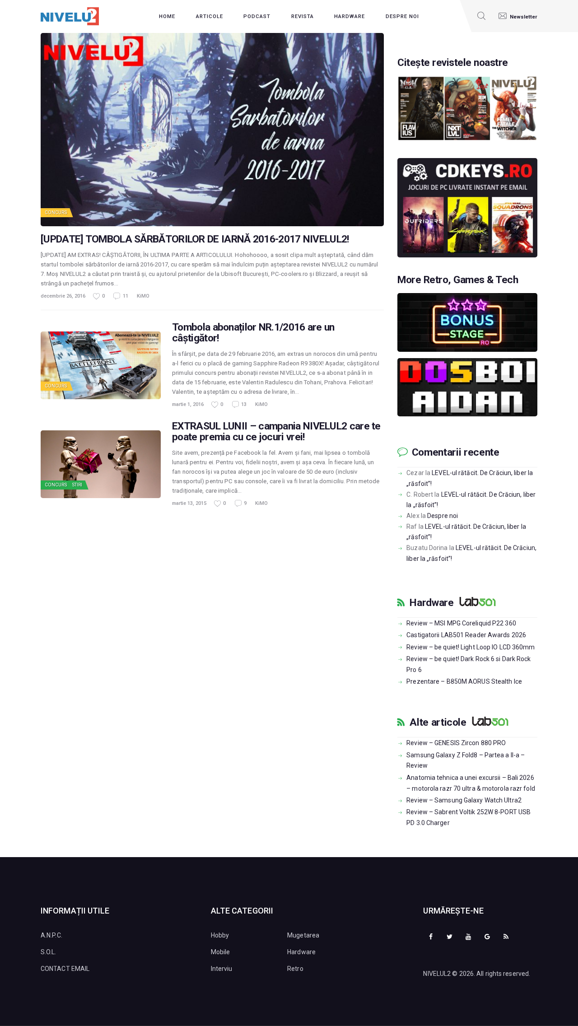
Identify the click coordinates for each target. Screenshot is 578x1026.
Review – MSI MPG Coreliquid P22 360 (461, 623)
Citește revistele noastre (452, 62)
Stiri (77, 484)
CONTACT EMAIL (65, 968)
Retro (295, 968)
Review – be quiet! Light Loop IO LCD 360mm (470, 647)
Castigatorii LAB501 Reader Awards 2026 (466, 635)
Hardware (431, 603)
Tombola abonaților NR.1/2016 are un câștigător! (253, 333)
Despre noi (442, 515)
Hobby (220, 935)
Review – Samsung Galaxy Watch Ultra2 (464, 800)
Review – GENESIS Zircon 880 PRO (456, 742)
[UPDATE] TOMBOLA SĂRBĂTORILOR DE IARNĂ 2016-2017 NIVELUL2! (195, 239)
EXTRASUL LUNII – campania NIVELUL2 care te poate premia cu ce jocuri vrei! (276, 432)
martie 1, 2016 (188, 404)
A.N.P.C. (51, 935)
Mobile (220, 952)
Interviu (222, 968)
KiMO (143, 296)
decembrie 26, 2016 (63, 296)
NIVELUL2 (437, 973)
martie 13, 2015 (189, 503)
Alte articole (438, 722)
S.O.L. (48, 952)
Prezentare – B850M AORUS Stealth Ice (464, 681)
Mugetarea (303, 935)
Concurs (56, 212)
